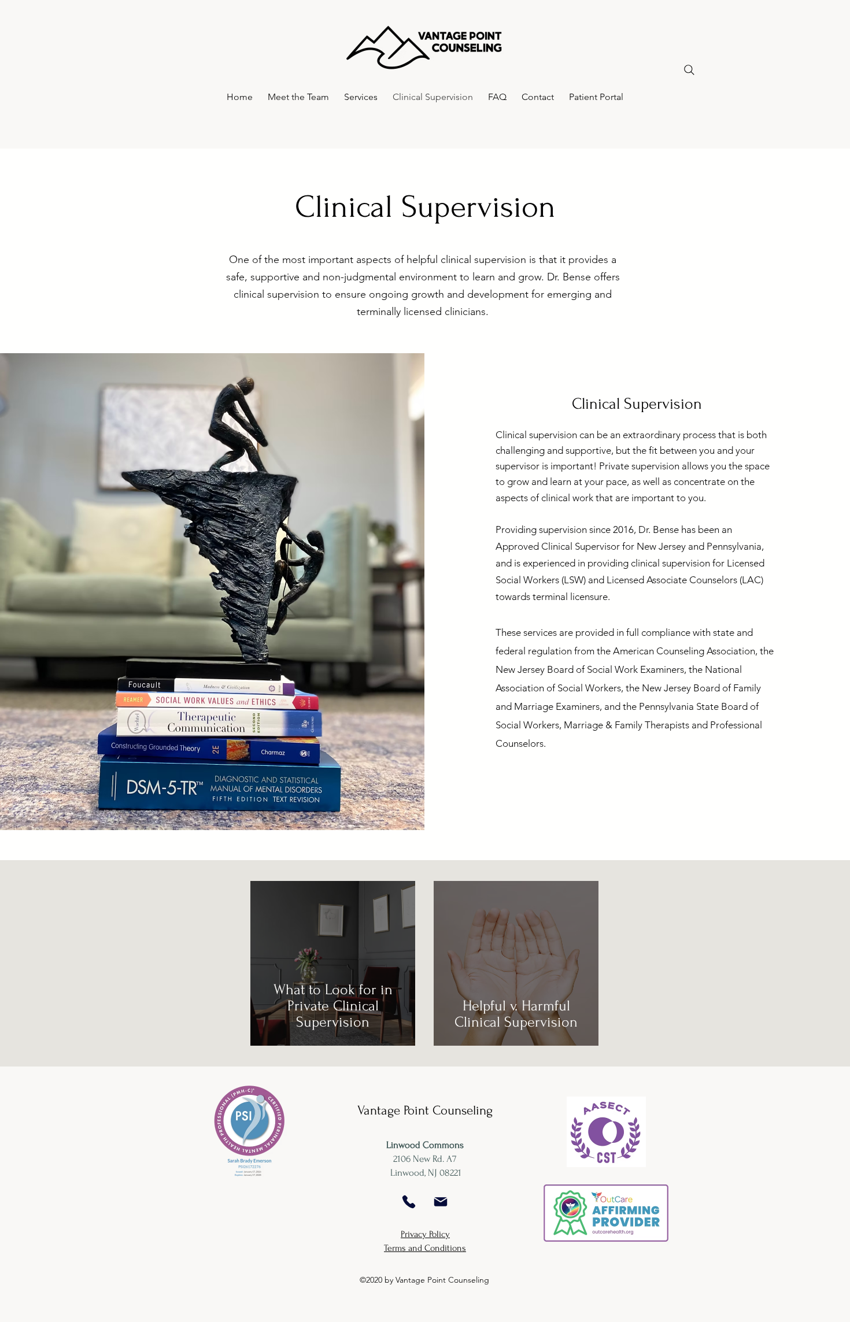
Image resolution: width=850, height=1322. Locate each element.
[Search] (689, 70)
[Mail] (440, 1201)
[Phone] (408, 1201)
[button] (298, 97)
